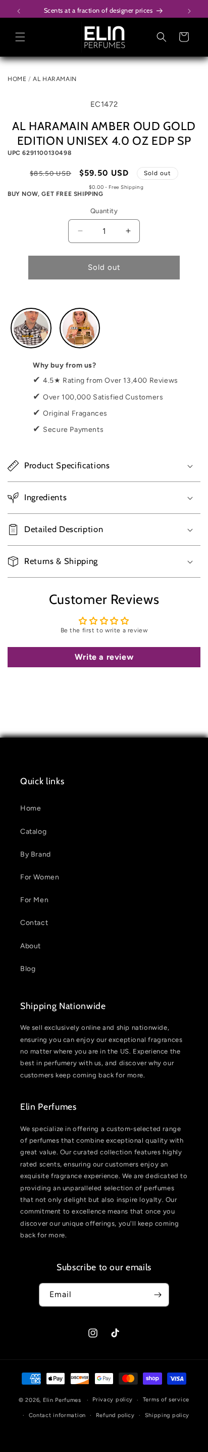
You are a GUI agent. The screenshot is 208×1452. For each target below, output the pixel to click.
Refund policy (115, 1415)
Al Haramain (55, 79)
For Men (34, 900)
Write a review (104, 657)
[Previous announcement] (19, 11)
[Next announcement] (189, 11)
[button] (20, 37)
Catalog (33, 831)
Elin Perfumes (62, 1400)
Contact (34, 922)
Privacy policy (112, 1399)
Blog (27, 968)
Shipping (75, 187)
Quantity (104, 211)
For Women (39, 877)
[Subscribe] (157, 1295)
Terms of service (166, 1399)
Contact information (57, 1415)
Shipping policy (167, 1415)
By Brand (35, 854)
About (30, 946)
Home (17, 79)
